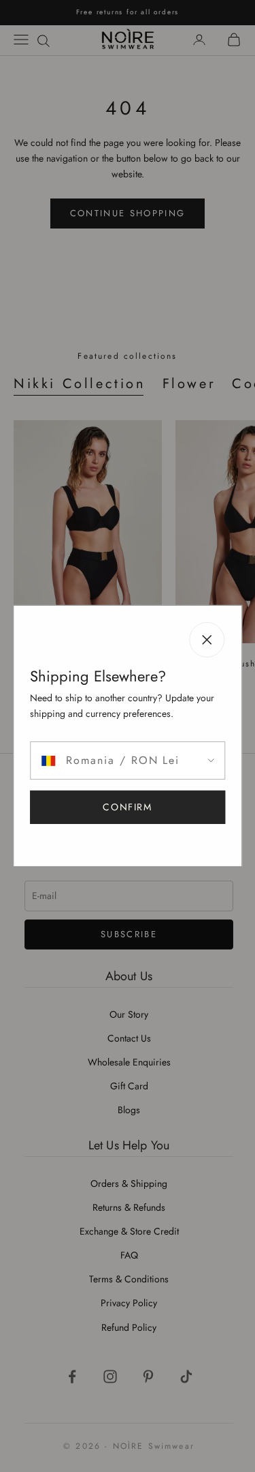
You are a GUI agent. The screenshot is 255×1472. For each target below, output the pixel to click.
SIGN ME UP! (191, 774)
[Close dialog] (243, 633)
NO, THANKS (191, 800)
